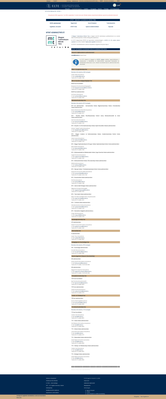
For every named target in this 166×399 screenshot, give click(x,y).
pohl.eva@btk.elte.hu (80, 181)
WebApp (69, 1)
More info (19, 397)
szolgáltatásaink (78, 366)
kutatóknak (98, 366)
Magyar (48, 1)
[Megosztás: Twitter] (55, 48)
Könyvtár (67, 9)
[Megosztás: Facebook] (52, 48)
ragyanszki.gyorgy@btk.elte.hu (82, 190)
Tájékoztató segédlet (90, 42)
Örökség (106, 9)
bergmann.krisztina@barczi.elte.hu (83, 87)
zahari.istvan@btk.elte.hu (81, 140)
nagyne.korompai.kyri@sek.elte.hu (83, 271)
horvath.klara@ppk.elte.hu (81, 251)
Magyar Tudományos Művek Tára (81, 36)
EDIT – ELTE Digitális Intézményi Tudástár (55, 385)
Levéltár (86, 9)
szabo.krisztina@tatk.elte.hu (81, 291)
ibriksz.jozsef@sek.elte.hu (81, 263)
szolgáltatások (86, 366)
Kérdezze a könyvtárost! (51, 378)
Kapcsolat (110, 26)
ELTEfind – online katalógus (52, 383)
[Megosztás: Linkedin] (60, 48)
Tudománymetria (111, 23)
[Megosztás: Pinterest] (57, 48)
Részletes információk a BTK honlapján (80, 103)
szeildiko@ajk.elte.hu (80, 76)
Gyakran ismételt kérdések (92, 26)
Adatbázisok (75, 1)
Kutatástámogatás (77, 9)
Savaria (100, 9)
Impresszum (86, 380)
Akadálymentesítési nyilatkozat (52, 390)
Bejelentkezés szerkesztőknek (52, 392)
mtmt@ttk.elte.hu (79, 316)
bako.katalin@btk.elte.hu (81, 148)
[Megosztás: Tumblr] (63, 48)
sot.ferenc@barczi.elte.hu (81, 96)
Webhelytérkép (49, 387)
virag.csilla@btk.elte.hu (80, 215)
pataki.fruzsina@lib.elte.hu (81, 226)
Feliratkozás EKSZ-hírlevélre (52, 380)
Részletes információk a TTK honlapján (80, 309)
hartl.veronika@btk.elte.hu (81, 121)
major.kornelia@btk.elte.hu (81, 198)
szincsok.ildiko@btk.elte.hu (81, 173)
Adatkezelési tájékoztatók (89, 383)
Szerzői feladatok (92, 23)
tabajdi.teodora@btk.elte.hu (81, 130)
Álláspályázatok (87, 385)
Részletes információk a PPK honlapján (80, 245)
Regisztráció (74, 23)
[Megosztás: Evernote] (65, 48)
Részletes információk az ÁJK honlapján (80, 72)
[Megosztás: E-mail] (68, 48)
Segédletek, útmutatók (55, 26)
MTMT (59, 11)
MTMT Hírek (74, 26)
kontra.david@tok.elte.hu (81, 302)
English (55, 1)
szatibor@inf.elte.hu (79, 237)
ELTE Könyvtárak (115, 9)
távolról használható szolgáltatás (109, 366)
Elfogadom (136, 396)
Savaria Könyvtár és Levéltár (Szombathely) (96, 393)
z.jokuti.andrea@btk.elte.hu (81, 206)
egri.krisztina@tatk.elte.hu (81, 283)
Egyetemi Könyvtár (90, 390)
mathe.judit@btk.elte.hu (80, 165)
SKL (118, 366)
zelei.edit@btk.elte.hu (80, 111)
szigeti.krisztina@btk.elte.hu (81, 156)
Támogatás (93, 9)
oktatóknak (93, 366)
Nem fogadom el (145, 396)
